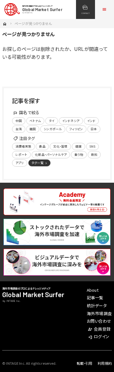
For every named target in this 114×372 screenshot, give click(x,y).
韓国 (32, 129)
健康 (78, 146)
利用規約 (105, 363)
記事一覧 (95, 298)
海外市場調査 (99, 313)
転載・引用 (84, 363)
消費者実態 (24, 146)
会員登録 (99, 329)
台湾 (19, 129)
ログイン (98, 336)
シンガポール (53, 129)
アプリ (20, 163)
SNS (92, 146)
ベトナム (35, 121)
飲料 (94, 154)
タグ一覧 (39, 163)
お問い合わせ (99, 321)
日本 (94, 129)
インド (91, 121)
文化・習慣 (60, 146)
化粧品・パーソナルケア (50, 154)
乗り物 (78, 154)
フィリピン (76, 129)
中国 (19, 121)
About (92, 290)
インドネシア (70, 121)
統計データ (97, 305)
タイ (51, 121)
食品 (42, 146)
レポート (22, 154)
